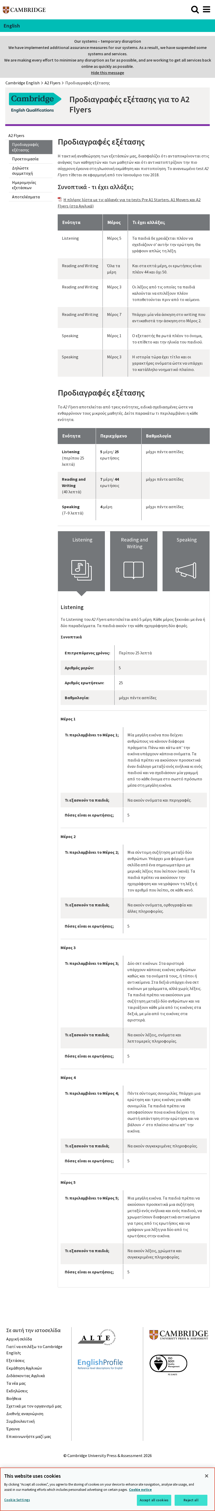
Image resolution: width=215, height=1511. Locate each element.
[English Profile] (100, 1379)
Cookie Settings (17, 1500)
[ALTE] (97, 1354)
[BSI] (168, 1384)
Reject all (191, 1500)
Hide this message (107, 72)
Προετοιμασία (25, 158)
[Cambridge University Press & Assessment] (178, 1350)
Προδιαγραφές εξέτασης (25, 147)
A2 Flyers (16, 135)
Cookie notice (140, 1489)
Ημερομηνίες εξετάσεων (24, 185)
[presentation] (81, 561)
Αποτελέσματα (26, 196)
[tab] (81, 561)
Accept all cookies (154, 1500)
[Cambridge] (24, 11)
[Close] (206, 1476)
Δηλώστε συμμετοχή (22, 170)
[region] (107, 1489)
